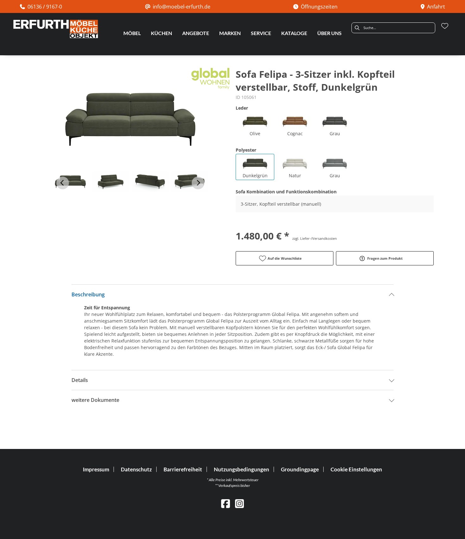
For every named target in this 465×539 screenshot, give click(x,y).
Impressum (96, 469)
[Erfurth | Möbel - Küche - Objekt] (55, 29)
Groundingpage (300, 469)
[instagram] (239, 503)
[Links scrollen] (62, 183)
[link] (132, 33)
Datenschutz (136, 469)
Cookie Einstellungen (356, 469)
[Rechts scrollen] (198, 183)
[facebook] (225, 503)
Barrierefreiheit (183, 469)
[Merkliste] (445, 26)
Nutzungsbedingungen (241, 469)
